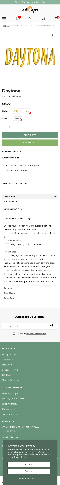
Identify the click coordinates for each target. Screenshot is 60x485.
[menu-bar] (4, 18)
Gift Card (6, 375)
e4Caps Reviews (10, 370)
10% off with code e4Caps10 (30, 2)
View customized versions (16, 171)
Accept (28, 464)
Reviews (8, 288)
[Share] (17, 183)
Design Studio (9, 354)
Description (10, 196)
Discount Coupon (10, 393)
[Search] (43, 19)
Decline (28, 471)
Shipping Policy (9, 404)
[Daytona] (30, 57)
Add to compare (30, 152)
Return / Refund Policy (13, 398)
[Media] (52, 35)
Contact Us (7, 359)
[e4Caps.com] (30, 9)
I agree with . (32, 334)
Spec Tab (9, 298)
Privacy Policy (9, 409)
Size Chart (9, 293)
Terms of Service (10, 414)
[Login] (30, 19)
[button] (4, 127)
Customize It (30, 143)
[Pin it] (26, 183)
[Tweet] (21, 183)
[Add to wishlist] (30, 157)
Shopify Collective (10, 380)
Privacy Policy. (20, 457)
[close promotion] (58, 2)
